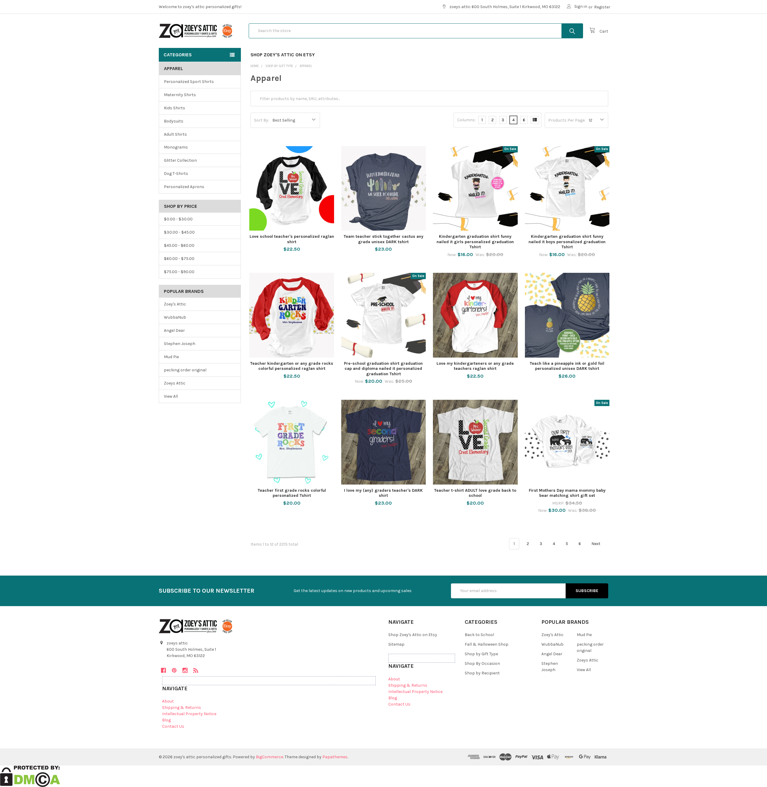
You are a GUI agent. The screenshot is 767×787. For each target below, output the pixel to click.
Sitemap (396, 644)
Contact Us (173, 726)
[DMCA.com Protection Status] (30, 775)
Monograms (176, 147)
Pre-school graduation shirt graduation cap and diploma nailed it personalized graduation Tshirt (383, 368)
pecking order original (185, 370)
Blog (166, 720)
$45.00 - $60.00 (179, 245)
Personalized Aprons (184, 186)
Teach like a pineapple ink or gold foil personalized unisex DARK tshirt (567, 366)
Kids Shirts (174, 108)
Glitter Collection (180, 160)
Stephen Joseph (179, 343)
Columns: (466, 119)
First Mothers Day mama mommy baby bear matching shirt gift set (567, 493)
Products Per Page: (566, 120)
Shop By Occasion (482, 663)
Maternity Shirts (180, 94)
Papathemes (335, 756)
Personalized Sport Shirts (189, 81)
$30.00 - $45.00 (179, 232)
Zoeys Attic (174, 383)
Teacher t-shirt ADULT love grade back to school (475, 493)
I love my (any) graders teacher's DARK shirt (383, 493)
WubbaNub (175, 317)
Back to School (479, 634)
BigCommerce (269, 756)
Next (596, 543)
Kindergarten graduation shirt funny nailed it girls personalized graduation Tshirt (475, 241)
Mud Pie (171, 356)
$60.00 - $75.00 (179, 258)
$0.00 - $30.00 (178, 219)
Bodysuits (173, 121)
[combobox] (416, 30)
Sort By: (261, 120)
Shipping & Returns (181, 707)
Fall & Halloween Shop (486, 644)
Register (602, 7)
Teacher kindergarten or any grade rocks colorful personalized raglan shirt (291, 366)
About (168, 701)
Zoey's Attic (175, 304)
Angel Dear (174, 330)
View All (171, 396)
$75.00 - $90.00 (179, 271)
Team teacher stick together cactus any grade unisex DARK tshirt (383, 239)
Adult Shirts (175, 134)
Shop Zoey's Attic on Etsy (282, 54)
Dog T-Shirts (176, 173)
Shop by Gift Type (481, 653)
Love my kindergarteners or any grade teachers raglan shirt (475, 366)
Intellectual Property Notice (189, 713)
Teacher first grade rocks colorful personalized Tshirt (292, 493)
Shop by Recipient (482, 673)
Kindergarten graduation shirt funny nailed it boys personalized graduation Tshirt (567, 241)
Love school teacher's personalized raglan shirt (292, 239)
